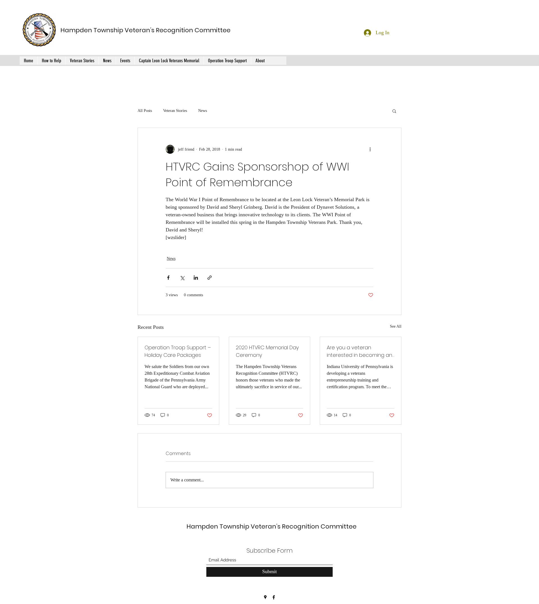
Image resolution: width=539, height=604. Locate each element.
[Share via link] (209, 277)
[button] (394, 111)
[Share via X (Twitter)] (182, 277)
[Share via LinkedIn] (195, 277)
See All (395, 326)
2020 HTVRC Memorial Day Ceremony (267, 351)
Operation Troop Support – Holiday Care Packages (178, 351)
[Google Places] (265, 597)
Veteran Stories (175, 111)
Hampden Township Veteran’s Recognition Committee (145, 30)
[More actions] (370, 149)
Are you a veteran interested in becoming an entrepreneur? (359, 351)
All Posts (145, 111)
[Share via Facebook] (168, 277)
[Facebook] (274, 597)
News (202, 111)
